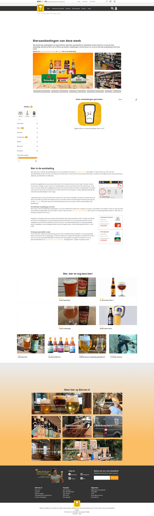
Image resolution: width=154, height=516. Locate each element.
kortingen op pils (80, 172)
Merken (68, 8)
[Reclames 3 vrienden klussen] (123, 343)
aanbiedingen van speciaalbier (54, 239)
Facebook (74, 475)
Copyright (94, 492)
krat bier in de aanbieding (79, 210)
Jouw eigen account (97, 495)
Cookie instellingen (40, 497)
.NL (45, 1)
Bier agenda (66, 497)
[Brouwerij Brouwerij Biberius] (61, 343)
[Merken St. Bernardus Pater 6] (118, 287)
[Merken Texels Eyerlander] (77, 287)
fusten (60, 51)
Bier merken (66, 490)
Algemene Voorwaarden (98, 490)
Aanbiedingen (45, 13)
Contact (79, 1)
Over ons (37, 490)
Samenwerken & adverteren (43, 495)
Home (39, 13)
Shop (89, 8)
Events (84, 8)
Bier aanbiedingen (68, 492)
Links (92, 493)
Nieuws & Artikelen (58, 8)
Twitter (73, 479)
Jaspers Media (85, 512)
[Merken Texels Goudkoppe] (77, 315)
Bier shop (66, 495)
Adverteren (85, 1)
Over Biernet (92, 1)
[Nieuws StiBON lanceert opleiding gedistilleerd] (92, 343)
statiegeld (38, 201)
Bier (48, 8)
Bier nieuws (66, 493)
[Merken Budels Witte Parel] (118, 315)
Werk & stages (39, 493)
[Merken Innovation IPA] (31, 343)
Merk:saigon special (55, 13)
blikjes (53, 51)
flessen (48, 51)
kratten (42, 51)
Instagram (86, 475)
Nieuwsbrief (94, 497)
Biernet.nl (67, 512)
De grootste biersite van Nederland (56, 1)
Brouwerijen (76, 8)
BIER (39, 1)
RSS (84, 479)
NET (42, 1)
